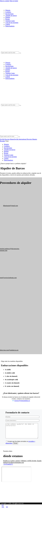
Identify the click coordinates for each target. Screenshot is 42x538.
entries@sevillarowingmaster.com (13, 462)
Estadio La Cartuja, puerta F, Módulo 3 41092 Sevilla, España (22, 461)
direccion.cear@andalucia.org (9, 350)
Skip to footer (14, 1)
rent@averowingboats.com (8, 277)
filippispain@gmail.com (10, 205)
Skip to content (4, 1)
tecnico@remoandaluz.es (22, 400)
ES (3, 505)
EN (3, 507)
